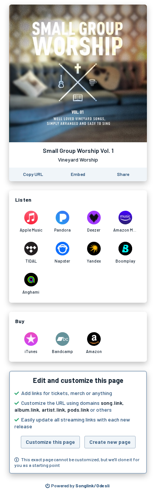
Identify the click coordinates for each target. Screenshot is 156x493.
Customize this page (50, 442)
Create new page (110, 442)
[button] (78, 422)
